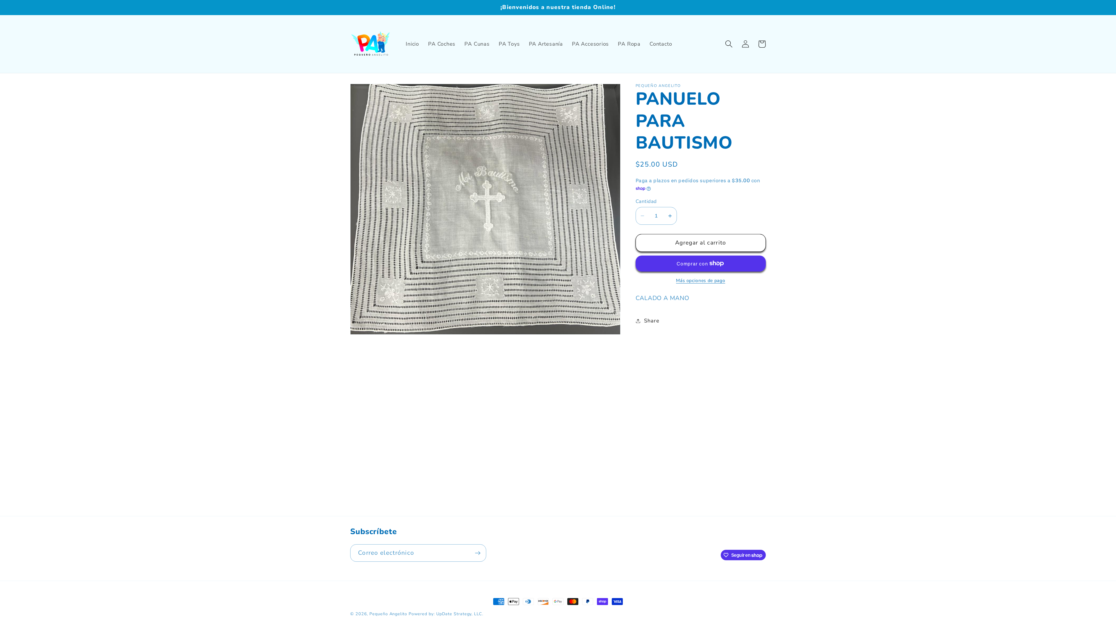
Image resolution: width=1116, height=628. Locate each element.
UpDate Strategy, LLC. (459, 614)
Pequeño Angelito (388, 614)
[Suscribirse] (477, 553)
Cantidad (646, 201)
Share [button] (651, 320)
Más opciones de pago (700, 281)
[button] (728, 44)
